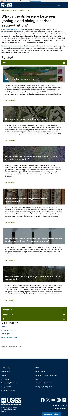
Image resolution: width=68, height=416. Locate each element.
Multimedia (7, 310)
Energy (29, 11)
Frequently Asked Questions (12, 11)
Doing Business (6, 387)
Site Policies (5, 371)
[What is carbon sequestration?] (34, 74)
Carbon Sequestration (9, 337)
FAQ (4, 63)
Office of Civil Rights (8, 390)
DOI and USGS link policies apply (46, 375)
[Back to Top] (61, 409)
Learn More (9, 100)
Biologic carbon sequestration (11, 46)
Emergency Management (43, 387)
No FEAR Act (5, 379)
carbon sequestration (8, 330)
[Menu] (65, 5)
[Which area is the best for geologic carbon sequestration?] (34, 196)
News (5, 319)
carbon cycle (5, 334)
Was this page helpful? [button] (51, 414)
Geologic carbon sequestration (12, 30)
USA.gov (38, 379)
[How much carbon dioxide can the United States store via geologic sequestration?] (34, 154)
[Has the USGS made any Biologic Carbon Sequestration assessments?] (34, 274)
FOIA (37, 368)
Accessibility (5, 368)
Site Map (4, 375)
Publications (8, 314)
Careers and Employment (43, 383)
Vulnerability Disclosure (9, 383)
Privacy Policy (40, 371)
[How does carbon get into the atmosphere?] (34, 114)
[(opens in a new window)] (42, 400)
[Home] (6, 6)
